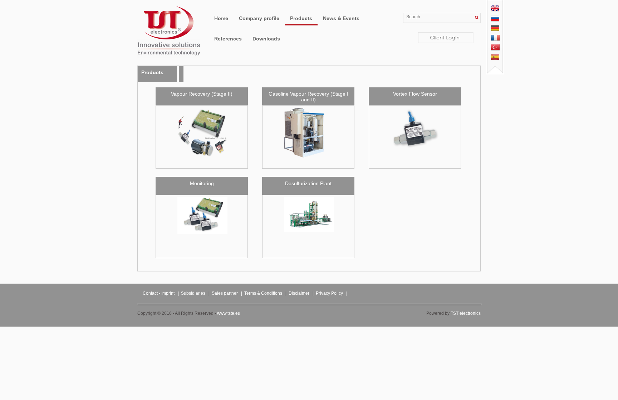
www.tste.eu (228, 313)
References (228, 39)
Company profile (259, 18)
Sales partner (225, 293)
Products (301, 18)
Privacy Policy (329, 293)
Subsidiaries (193, 293)
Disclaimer (299, 293)
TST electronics (466, 313)
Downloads (266, 39)
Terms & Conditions (263, 293)
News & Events (341, 18)
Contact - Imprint (159, 293)
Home (221, 18)
